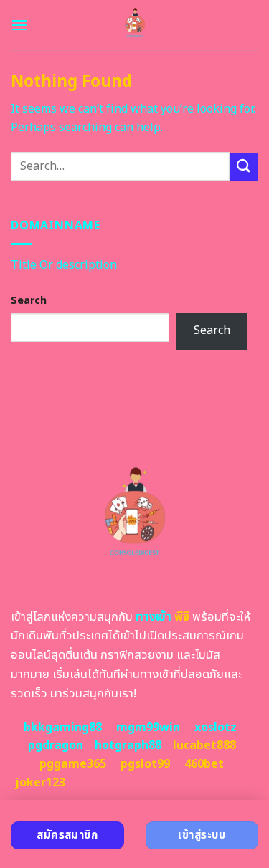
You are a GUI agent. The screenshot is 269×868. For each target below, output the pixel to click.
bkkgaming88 (63, 727)
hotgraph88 (128, 745)
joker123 (40, 782)
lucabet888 (204, 745)
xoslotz (215, 727)
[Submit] (244, 167)
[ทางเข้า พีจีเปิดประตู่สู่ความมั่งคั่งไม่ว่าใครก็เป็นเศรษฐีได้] (134, 25)
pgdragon (55, 745)
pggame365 (72, 764)
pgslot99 (145, 764)
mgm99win (148, 727)
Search (29, 300)
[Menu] (19, 24)
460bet (204, 764)
